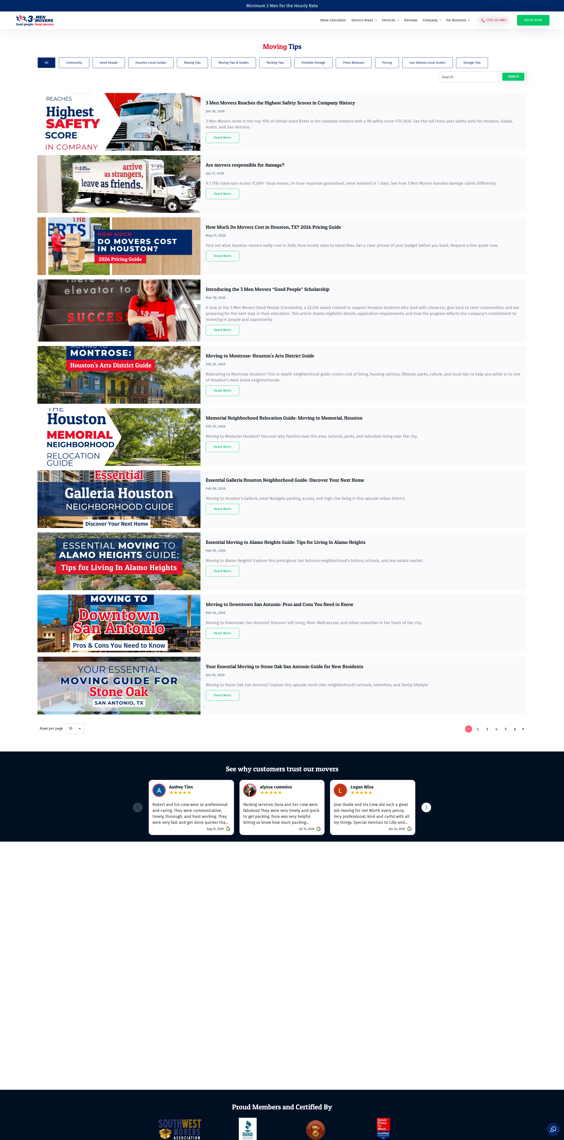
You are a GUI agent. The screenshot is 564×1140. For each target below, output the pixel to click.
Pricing (387, 63)
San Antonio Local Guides (427, 63)
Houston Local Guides (150, 63)
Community (74, 63)
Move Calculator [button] (333, 20)
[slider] (180, 793)
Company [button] (430, 20)
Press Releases (353, 63)
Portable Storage (313, 63)
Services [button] (389, 20)
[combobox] (75, 728)
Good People (109, 63)
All (46, 63)
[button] (493, 20)
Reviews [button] (410, 20)
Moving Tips (192, 63)
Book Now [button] (533, 20)
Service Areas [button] (362, 20)
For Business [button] (456, 20)
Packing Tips (275, 63)
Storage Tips (472, 63)
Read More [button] (222, 137)
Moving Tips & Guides (234, 63)
